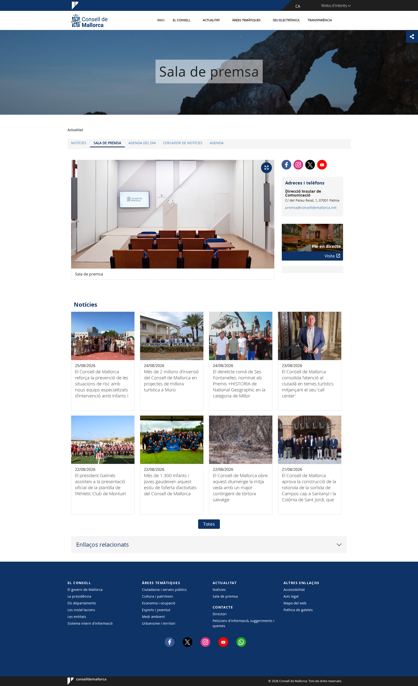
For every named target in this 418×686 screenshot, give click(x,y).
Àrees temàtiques (246, 20)
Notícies (78, 143)
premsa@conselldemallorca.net (310, 208)
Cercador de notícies (182, 143)
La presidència (79, 596)
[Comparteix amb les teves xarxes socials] (412, 37)
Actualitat (211, 20)
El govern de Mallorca (85, 589)
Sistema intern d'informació (89, 623)
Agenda (217, 143)
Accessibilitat (294, 589)
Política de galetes (298, 610)
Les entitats (76, 616)
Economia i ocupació (158, 603)
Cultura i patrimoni (157, 596)
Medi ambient (153, 616)
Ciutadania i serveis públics (164, 589)
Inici (160, 20)
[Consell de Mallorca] (89, 20)
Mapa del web (295, 603)
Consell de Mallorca (82, 681)
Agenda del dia (142, 143)
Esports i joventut (156, 610)
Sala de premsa (107, 143)
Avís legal (291, 596)
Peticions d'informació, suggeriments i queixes (243, 623)
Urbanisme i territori (158, 623)
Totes (209, 524)
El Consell (181, 20)
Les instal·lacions (81, 610)
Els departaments (81, 603)
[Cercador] (341, 20)
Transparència (320, 20)
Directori (220, 614)
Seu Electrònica (286, 20)
